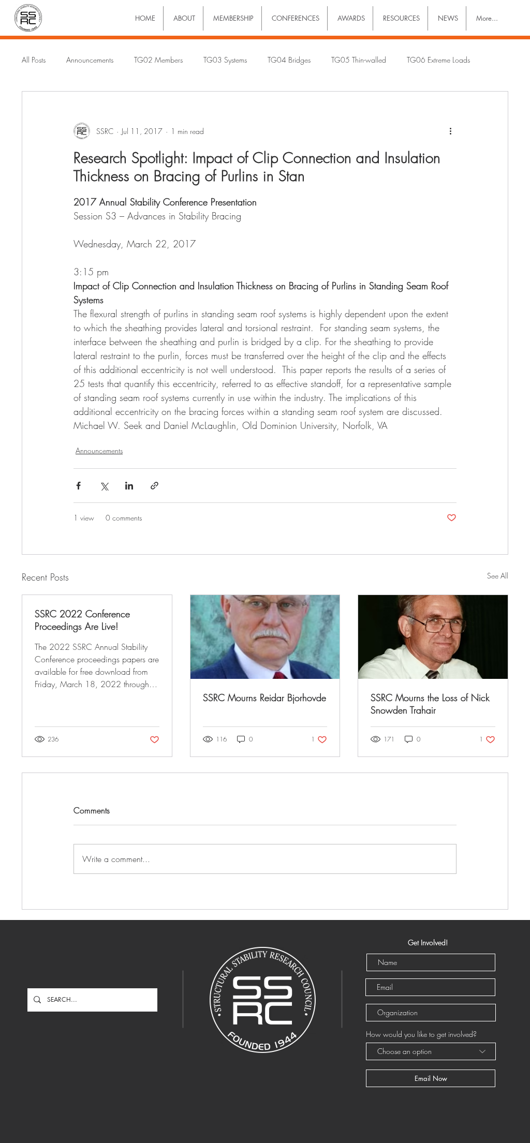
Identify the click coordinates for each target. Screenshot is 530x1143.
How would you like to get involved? (421, 1034)
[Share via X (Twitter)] (104, 486)
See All (497, 576)
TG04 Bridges (289, 60)
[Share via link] (154, 486)
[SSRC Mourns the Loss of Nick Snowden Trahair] (433, 637)
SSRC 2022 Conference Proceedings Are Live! (82, 619)
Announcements (89, 60)
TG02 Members (158, 60)
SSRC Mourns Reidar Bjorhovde (264, 697)
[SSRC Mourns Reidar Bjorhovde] (265, 637)
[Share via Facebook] (78, 486)
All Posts (34, 60)
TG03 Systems (225, 60)
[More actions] (450, 131)
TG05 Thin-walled (358, 60)
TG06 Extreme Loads (438, 60)
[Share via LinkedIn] (129, 486)
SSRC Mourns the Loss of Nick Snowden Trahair (430, 703)
